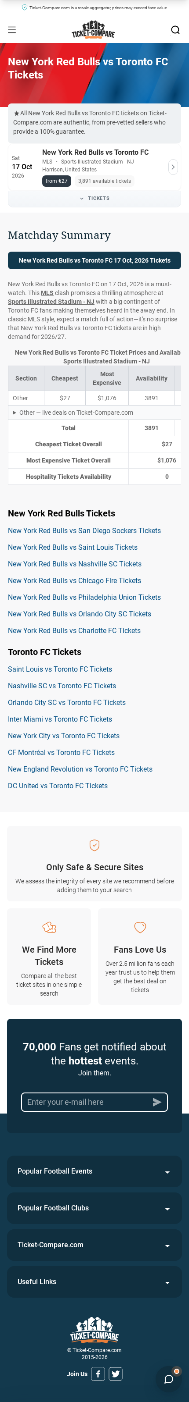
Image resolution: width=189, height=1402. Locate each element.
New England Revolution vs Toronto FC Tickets (80, 769)
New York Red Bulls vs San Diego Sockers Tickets (84, 531)
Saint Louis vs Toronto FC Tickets (60, 669)
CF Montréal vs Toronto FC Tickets (61, 752)
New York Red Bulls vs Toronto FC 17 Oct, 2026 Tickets (95, 260)
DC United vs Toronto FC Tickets (58, 786)
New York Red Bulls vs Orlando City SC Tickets (79, 614)
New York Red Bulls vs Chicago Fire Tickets (74, 580)
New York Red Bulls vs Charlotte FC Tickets (74, 630)
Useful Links (37, 1281)
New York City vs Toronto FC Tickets (64, 736)
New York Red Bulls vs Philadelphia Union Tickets (84, 597)
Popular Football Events (55, 1171)
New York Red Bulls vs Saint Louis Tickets (73, 547)
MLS (47, 292)
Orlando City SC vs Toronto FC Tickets (67, 702)
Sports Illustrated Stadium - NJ (51, 301)
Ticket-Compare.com (51, 1245)
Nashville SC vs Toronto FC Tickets (62, 686)
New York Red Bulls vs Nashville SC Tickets (75, 564)
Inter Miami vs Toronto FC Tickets (60, 719)
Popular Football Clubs (53, 1208)
